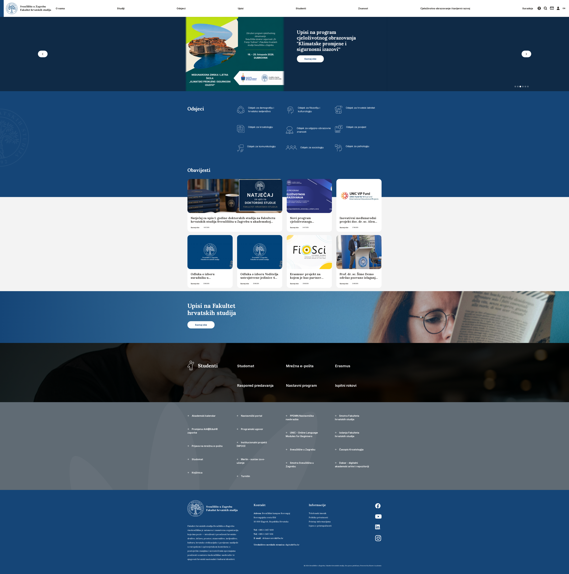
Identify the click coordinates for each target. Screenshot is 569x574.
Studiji (120, 8)
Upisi (240, 8)
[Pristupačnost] (539, 8)
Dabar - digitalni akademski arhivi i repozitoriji (352, 464)
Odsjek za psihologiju (357, 146)
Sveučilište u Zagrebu (302, 449)
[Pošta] (552, 8)
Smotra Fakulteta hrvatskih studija (347, 417)
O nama (60, 8)
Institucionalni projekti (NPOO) (252, 444)
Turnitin (245, 476)
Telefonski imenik (317, 513)
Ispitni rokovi (345, 385)
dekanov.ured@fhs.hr (272, 538)
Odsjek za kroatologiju (260, 127)
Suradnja (527, 8)
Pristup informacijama (320, 521)
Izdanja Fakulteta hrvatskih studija (347, 434)
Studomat (245, 366)
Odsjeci (181, 8)
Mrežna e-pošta (300, 366)
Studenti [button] (301, 8)
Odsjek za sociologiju (312, 147)
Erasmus (342, 366)
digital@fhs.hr (292, 544)
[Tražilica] (545, 8)
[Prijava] (558, 8)
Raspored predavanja (255, 385)
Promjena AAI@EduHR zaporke (202, 431)
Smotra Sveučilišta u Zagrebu (300, 464)
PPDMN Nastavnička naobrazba (300, 417)
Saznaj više (195, 227)
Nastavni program (301, 385)
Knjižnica (196, 472)
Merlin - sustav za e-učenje (251, 461)
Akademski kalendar (203, 415)
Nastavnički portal (251, 415)
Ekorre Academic (375, 566)
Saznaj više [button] (310, 70)
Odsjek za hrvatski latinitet (360, 107)
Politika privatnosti (318, 517)
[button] (42, 54)
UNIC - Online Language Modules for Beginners (302, 434)
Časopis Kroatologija (351, 449)
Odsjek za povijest (356, 127)
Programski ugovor (251, 429)
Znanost (363, 8)
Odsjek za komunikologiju (261, 146)
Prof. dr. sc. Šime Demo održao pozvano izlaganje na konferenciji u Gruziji (358, 277)
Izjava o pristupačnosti (320, 525)
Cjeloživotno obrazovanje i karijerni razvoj (445, 8)
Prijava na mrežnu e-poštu (207, 445)
